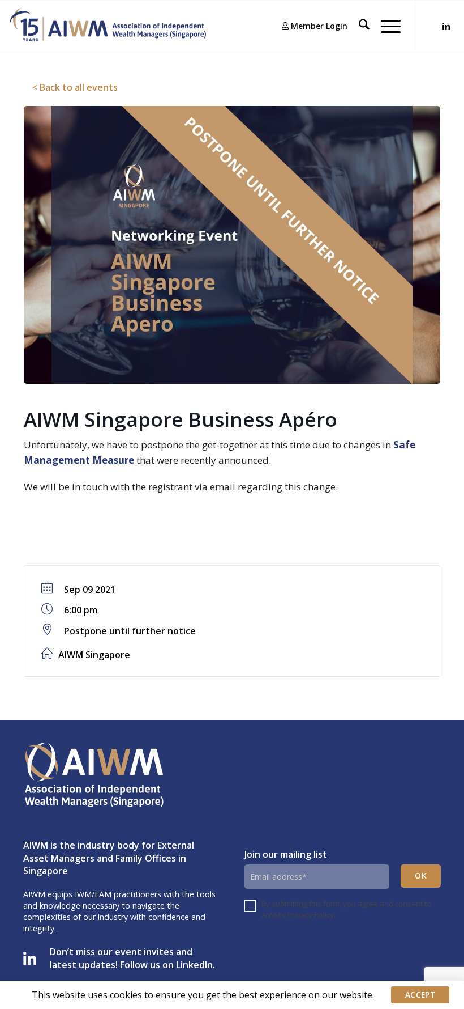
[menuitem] (308, 26)
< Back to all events (75, 87)
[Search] (358, 26)
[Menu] (385, 26)
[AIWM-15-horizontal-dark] (108, 26)
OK (421, 875)
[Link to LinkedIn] (446, 26)
